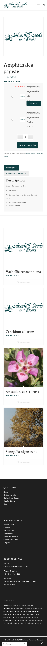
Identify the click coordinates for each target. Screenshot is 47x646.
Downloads (9, 531)
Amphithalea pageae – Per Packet (33, 117)
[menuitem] (39, 5)
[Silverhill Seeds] (20, 5)
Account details (11, 537)
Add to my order (27, 145)
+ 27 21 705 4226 (12, 574)
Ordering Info (10, 495)
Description (11, 168)
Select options (24, 282)
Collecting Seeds (11, 498)
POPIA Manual (23, 640)
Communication (11, 540)
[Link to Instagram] (41, 643)
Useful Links (9, 501)
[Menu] (38, 5)
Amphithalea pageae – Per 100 (33, 91)
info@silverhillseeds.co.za (16, 566)
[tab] (11, 167)
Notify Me (33, 104)
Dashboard (9, 525)
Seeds (28, 153)
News (6, 504)
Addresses (8, 534)
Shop (6, 492)
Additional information (16, 173)
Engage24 (40, 640)
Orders (7, 528)
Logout (7, 543)
